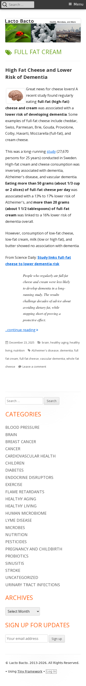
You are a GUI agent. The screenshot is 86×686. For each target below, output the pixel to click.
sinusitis (14, 563)
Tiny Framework (29, 671)
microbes (15, 527)
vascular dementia (52, 359)
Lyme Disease (18, 520)
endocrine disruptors (29, 477)
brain (45, 342)
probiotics (16, 556)
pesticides (16, 541)
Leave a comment (34, 367)
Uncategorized (21, 577)
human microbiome (26, 513)
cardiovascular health (30, 456)
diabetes (14, 470)
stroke (12, 570)
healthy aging (59, 342)
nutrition (19, 350)
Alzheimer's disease (45, 350)
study (51, 151)
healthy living (21, 505)
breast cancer (20, 441)
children (14, 463)
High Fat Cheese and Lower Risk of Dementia (38, 73)
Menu (78, 4)
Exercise (13, 484)
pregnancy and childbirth (33, 549)
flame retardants (24, 491)
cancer (12, 448)
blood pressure (22, 427)
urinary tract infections (32, 584)
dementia (66, 350)
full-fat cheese (29, 359)
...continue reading (21, 329)
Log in (51, 671)
